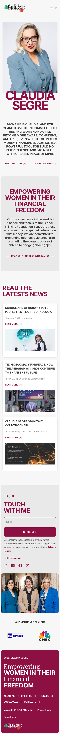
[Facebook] (20, 565)
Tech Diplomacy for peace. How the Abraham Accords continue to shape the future (30, 368)
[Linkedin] (13, 565)
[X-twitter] (28, 565)
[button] (51, 8)
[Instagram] (5, 565)
